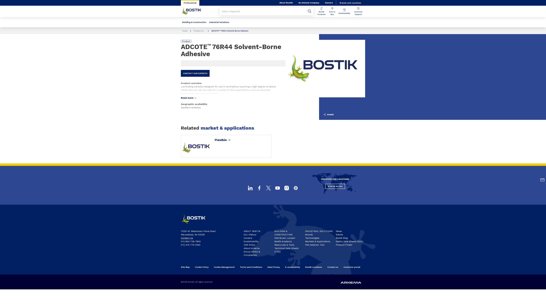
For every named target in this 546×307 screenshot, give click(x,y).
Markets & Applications (317, 241)
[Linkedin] (250, 188)
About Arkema (252, 248)
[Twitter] (268, 188)
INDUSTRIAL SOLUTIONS (319, 231)
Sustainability (344, 13)
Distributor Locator (284, 238)
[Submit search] (310, 11)
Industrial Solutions (219, 22)
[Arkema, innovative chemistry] (196, 225)
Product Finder (344, 244)
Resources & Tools (284, 244)
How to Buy (332, 13)
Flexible (221, 140)
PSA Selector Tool (314, 244)
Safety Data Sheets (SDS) (349, 241)
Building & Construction (194, 22)
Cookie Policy (202, 267)
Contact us (332, 267)
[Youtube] (277, 188)
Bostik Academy (283, 241)
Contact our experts (195, 73)
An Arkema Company (308, 3)
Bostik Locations (313, 267)
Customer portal (352, 267)
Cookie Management (224, 267)
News (339, 231)
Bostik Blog (342, 238)
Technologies (312, 238)
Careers (329, 3)
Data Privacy (273, 267)
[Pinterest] (295, 188)
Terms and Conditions (251, 267)
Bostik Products (321, 13)
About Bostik (286, 3)
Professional (190, 3)
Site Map (185, 267)
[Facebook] (259, 188)
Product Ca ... (199, 31)
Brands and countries (350, 3)
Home (184, 31)
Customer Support (358, 13)
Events (339, 234)
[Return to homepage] (193, 11)
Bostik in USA (335, 186)
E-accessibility (292, 267)
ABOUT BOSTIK (252, 231)
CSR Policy (249, 244)
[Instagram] (286, 188)
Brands (309, 234)
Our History (250, 234)
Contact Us (187, 238)
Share (330, 114)
